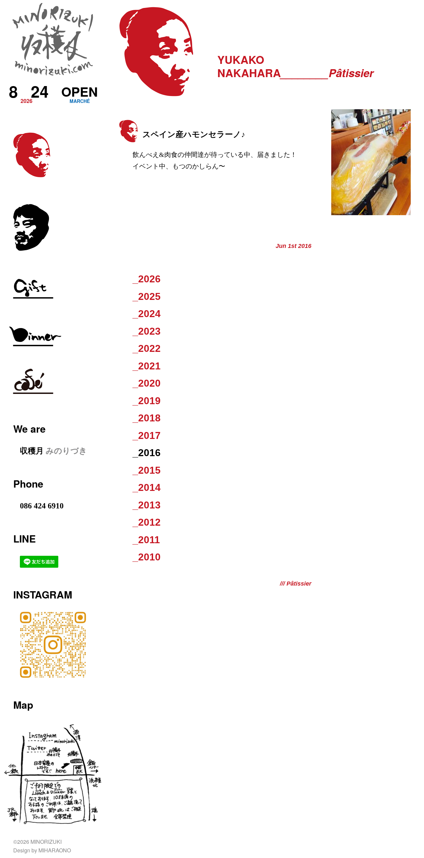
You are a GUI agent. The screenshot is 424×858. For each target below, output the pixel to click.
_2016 (146, 452)
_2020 (146, 383)
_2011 (146, 539)
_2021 (146, 365)
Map (23, 704)
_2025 (146, 296)
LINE (24, 538)
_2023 (146, 331)
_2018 (146, 417)
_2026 (146, 278)
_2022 (146, 348)
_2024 (146, 313)
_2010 (146, 556)
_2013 (146, 505)
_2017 (146, 435)
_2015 (146, 470)
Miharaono (54, 850)
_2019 (146, 400)
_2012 (146, 522)
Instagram (42, 594)
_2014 (146, 487)
